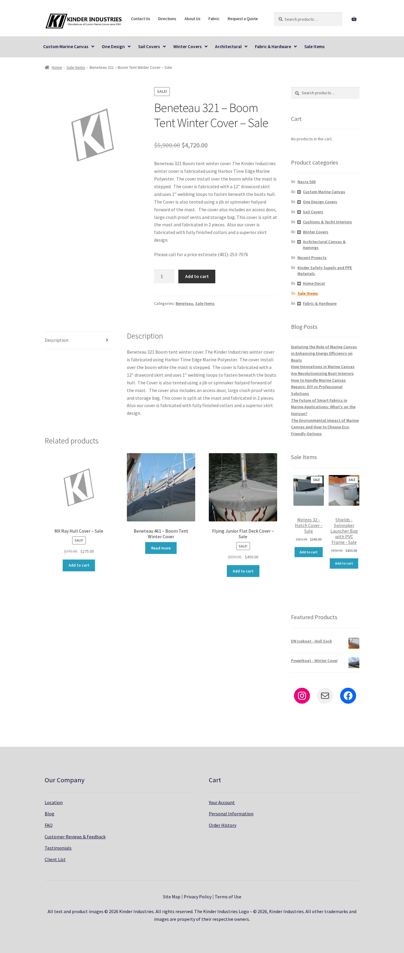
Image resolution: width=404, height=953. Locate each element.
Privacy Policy (197, 897)
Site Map (171, 897)
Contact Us (140, 18)
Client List (55, 859)
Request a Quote (243, 18)
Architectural (228, 46)
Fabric (214, 18)
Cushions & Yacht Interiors (327, 222)
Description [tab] (56, 340)
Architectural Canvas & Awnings (324, 244)
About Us (193, 18)
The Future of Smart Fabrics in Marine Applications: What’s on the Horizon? (323, 407)
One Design (113, 46)
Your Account (222, 802)
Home (57, 67)
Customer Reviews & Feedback (75, 837)
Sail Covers (149, 46)
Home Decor (314, 283)
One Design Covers (320, 201)
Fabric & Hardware (273, 46)
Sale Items (314, 46)
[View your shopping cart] (354, 19)
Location (54, 802)
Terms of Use (228, 897)
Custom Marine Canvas (65, 46)
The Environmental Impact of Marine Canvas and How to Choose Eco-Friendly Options (325, 427)
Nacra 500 (307, 181)
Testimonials (58, 848)
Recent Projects (312, 257)
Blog (49, 814)
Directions (167, 18)
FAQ (49, 825)
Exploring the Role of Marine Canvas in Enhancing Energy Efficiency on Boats (324, 353)
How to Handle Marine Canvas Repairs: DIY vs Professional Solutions (318, 387)
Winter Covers (187, 46)
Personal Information (231, 814)
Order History (222, 825)
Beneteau (184, 303)
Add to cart (197, 276)
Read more (161, 548)
